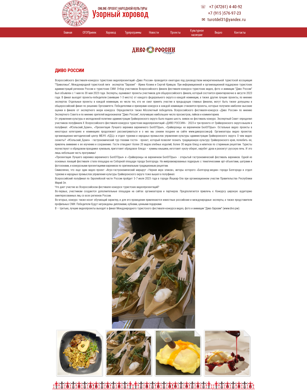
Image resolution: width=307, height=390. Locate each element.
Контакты (240, 32)
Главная (68, 32)
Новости (154, 32)
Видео (218, 32)
